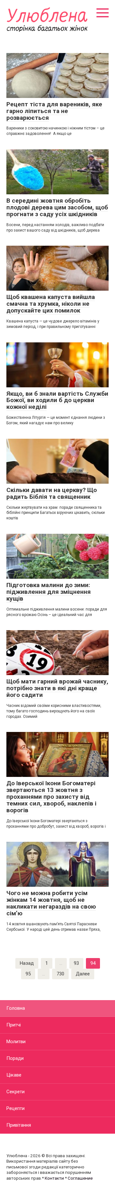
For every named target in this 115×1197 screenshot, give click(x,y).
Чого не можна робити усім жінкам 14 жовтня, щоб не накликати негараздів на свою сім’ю (51, 903)
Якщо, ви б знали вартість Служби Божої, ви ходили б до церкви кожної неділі (57, 400)
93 (76, 963)
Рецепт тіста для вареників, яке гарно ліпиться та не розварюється (54, 111)
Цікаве (13, 1075)
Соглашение (80, 1178)
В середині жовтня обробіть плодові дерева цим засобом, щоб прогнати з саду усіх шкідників (57, 207)
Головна (15, 1008)
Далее (83, 974)
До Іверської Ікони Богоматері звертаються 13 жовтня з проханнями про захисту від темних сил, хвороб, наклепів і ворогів (51, 796)
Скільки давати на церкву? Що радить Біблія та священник (51, 493)
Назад (27, 963)
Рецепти (15, 1108)
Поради (15, 1058)
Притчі (13, 1025)
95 (28, 974)
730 (60, 974)
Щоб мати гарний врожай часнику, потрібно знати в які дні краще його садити (57, 688)
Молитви (16, 1041)
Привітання (18, 1125)
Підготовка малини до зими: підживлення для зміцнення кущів (48, 591)
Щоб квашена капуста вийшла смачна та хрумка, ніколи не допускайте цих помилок (50, 303)
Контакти (54, 1178)
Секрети (15, 1092)
